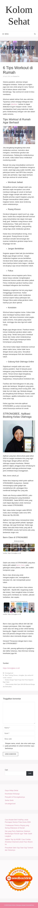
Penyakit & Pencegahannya (15, 797)
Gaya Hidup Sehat (11, 790)
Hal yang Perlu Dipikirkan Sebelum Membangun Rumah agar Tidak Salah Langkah (18, 833)
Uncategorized (9, 673)
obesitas (14, 104)
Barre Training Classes (11, 675)
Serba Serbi (9, 800)
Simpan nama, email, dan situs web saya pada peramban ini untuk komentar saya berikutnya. (20, 746)
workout (9, 677)
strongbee (21, 675)
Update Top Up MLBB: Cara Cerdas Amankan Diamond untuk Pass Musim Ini (19, 842)
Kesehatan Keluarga (12, 794)
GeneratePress (30, 905)
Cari (6, 770)
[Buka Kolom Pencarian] (35, 34)
